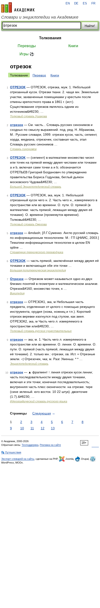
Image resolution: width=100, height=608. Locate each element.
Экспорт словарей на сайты (17, 458)
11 (32, 428)
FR (93, 3)
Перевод (39, 75)
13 (53, 428)
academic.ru (18, 7)
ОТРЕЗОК (18, 87)
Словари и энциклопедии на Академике (39, 17)
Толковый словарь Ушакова (28, 116)
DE (76, 3)
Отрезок (16, 279)
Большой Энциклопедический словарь (35, 186)
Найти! (90, 26)
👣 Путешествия (11, 452)
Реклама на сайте (50, 445)
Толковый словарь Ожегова (28, 224)
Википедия (17, 293)
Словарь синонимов (23, 149)
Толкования (50, 38)
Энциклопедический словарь (29, 363)
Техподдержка (30, 445)
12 (42, 428)
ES (85, 3)
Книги (73, 46)
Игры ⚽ (27, 54)
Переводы (27, 46)
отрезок (16, 125)
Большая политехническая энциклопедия (38, 270)
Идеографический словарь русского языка (38, 401)
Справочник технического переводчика (36, 252)
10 (22, 428)
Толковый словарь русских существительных (41, 331)
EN (68, 3)
